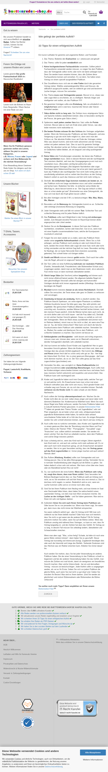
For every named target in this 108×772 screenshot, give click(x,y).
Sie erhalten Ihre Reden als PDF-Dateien (37, 621)
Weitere (35, 23)
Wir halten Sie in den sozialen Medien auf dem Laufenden (44, 626)
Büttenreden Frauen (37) (15, 23)
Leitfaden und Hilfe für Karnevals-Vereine (20, 654)
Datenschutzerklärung (54, 767)
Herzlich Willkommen (12, 650)
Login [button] (87, 2)
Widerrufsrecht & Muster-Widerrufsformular (20, 668)
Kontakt (6, 678)
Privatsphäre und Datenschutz (15, 664)
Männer (10, 156)
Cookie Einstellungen (12, 682)
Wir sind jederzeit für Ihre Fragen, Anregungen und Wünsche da (47, 624)
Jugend (29, 156)
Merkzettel (100, 2)
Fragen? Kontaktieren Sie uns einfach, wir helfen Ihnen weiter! (54, 2)
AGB (5, 645)
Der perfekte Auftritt (82, 23)
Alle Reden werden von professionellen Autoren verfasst (44, 613)
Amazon (7, 47)
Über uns (63, 23)
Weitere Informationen (93, 760)
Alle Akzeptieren (93, 752)
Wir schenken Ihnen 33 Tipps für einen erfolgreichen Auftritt (45, 619)
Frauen (18, 156)
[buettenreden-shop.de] (27, 11)
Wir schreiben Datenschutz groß (34, 629)
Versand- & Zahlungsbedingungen (17, 673)
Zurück (48, 594)
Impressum (8, 659)
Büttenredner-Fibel (92, 407)
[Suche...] (84, 12)
